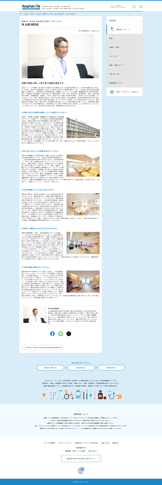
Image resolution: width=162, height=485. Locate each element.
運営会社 (115, 443)
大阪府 (26, 14)
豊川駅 (39, 14)
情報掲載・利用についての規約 (75, 451)
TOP (20, 14)
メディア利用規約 (49, 443)
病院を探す (111, 368)
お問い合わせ (105, 443)
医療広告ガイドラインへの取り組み (86, 443)
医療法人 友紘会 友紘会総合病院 (53, 14)
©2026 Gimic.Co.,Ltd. (81, 482)
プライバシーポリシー (65, 443)
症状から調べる (50, 368)
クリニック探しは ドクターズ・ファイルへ (118, 6)
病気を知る (81, 368)
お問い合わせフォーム (74, 428)
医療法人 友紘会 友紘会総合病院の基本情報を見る (44, 347)
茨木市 (32, 14)
